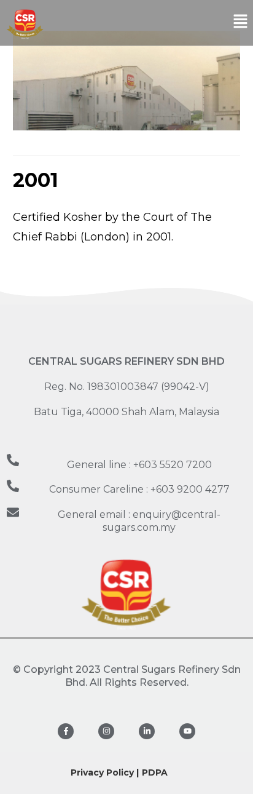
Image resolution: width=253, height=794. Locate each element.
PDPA (155, 772)
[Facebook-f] (66, 731)
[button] (240, 22)
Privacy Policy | (105, 772)
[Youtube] (187, 731)
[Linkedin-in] (147, 731)
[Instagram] (106, 731)
